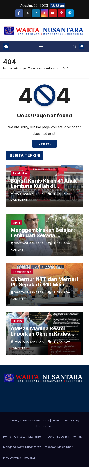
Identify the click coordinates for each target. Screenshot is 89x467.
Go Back (44, 143)
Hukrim (17, 321)
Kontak (77, 436)
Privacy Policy (12, 457)
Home (7, 68)
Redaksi (29, 457)
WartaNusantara (29, 194)
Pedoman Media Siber (58, 447)
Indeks (49, 436)
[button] (74, 46)
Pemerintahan (22, 271)
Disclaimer (34, 436)
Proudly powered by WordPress (30, 420)
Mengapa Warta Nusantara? (22, 447)
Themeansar (44, 426)
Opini (16, 222)
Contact (19, 436)
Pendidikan (20, 173)
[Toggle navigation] (41, 46)
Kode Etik (63, 436)
